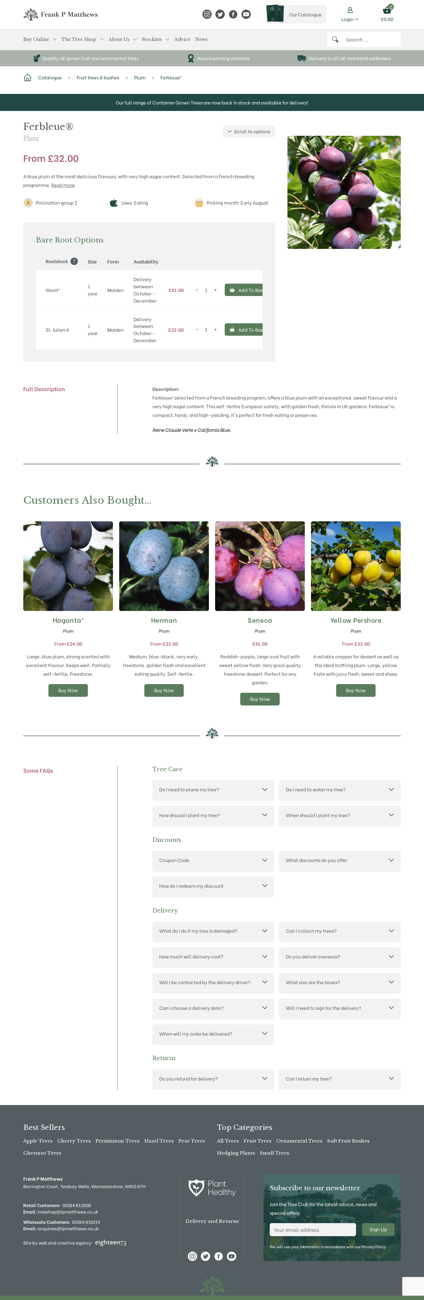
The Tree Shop (78, 39)
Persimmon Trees (117, 1141)
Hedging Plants (236, 1153)
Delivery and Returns (212, 1221)
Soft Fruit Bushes (348, 1141)
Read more (63, 184)
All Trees (228, 1141)
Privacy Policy (374, 1246)
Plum (31, 138)
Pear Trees (191, 1141)
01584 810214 (86, 1221)
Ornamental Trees (299, 1141)
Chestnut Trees (42, 1153)
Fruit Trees (257, 1141)
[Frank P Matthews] (60, 14)
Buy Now (68, 690)
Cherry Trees (74, 1141)
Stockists (152, 39)
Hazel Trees (159, 1141)
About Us (119, 39)
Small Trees (274, 1153)
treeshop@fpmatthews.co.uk (60, 1211)
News (201, 39)
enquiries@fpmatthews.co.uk (61, 1228)
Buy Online (36, 39)
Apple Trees (37, 1141)
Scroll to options (252, 131)
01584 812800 (76, 1205)
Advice (182, 39)
